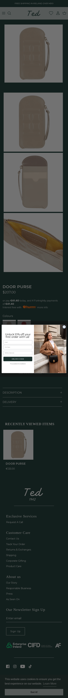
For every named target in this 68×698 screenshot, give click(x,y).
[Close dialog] (64, 326)
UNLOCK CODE (18, 359)
